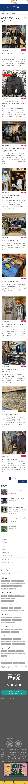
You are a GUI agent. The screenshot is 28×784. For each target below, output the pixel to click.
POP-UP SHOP (5, 583)
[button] (14, 692)
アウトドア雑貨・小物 (13, 595)
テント (12, 598)
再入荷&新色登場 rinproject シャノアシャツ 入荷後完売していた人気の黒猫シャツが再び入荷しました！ (18, 509)
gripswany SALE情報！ (10, 414)
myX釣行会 (4, 651)
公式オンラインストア (5, 783)
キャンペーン (20, 581)
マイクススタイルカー (7, 562)
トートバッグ (5, 608)
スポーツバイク (5, 552)
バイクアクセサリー (6, 641)
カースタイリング (6, 559)
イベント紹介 (5, 588)
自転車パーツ (15, 644)
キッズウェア (5, 549)
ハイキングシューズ (6, 620)
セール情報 (22, 583)
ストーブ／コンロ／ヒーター (8, 586)
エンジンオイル (16, 663)
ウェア (23, 98)
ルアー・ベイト (19, 651)
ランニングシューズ (16, 620)
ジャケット (19, 629)
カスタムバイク (17, 639)
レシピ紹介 (4, 656)
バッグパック (17, 608)
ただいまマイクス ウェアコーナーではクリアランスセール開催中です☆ (14, 104)
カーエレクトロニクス (6, 663)
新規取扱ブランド (14, 583)
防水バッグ (4, 610)
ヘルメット (14, 641)
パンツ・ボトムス (5, 632)
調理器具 (22, 595)
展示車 (23, 663)
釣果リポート (17, 653)
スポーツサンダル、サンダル (8, 622)
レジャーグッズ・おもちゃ (7, 601)
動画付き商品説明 (5, 581)
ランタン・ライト (5, 598)
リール (23, 653)
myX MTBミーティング (7, 639)
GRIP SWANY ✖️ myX (10, 459)
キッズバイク (22, 641)
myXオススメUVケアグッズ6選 (16, 498)
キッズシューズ (16, 617)
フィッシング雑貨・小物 (7, 653)
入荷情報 (13, 581)
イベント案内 (12, 588)
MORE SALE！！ (13, 526)
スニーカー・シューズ (6, 617)
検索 (22, 481)
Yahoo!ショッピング (14, 783)
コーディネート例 (5, 629)
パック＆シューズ (6, 542)
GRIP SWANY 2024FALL (11, 240)
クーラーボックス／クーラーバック (16, 610)
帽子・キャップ (14, 632)
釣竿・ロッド (11, 651)
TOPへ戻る (23, 783)
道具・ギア (4, 595)
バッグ (11, 608)
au (2, 565)
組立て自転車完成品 (6, 644)
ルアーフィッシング (7, 555)
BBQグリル (18, 586)
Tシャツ (13, 629)
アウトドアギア (22, 411)
